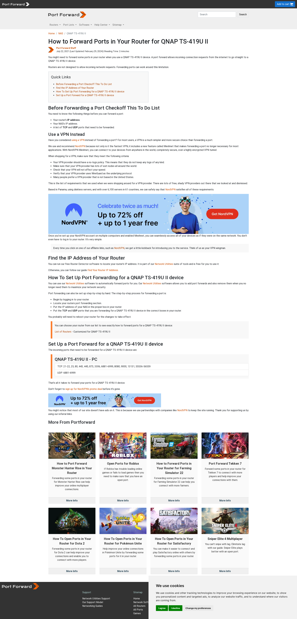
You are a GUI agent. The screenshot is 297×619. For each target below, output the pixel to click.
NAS (60, 33)
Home (51, 33)
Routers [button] (54, 24)
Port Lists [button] (69, 24)
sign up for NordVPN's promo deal (83, 389)
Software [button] (84, 24)
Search (243, 14)
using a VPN (78, 140)
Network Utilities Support (96, 598)
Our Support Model (92, 602)
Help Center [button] (101, 24)
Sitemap (95, 4)
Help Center (82, 4)
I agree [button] (162, 608)
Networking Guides (92, 605)
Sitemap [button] (117, 24)
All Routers (139, 605)
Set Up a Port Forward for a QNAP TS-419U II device (85, 95)
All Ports (138, 609)
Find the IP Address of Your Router (75, 87)
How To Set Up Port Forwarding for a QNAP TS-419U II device (90, 91)
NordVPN (80, 146)
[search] (104, 4)
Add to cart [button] (283, 4)
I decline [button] (175, 608)
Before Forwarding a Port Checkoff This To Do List (84, 84)
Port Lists (54, 4)
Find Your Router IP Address (103, 270)
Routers (42, 4)
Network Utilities (164, 264)
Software (68, 4)
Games (137, 613)
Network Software (143, 602)
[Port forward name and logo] (16, 3)
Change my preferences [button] (198, 608)
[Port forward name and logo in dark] (67, 14)
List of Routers (63, 331)
